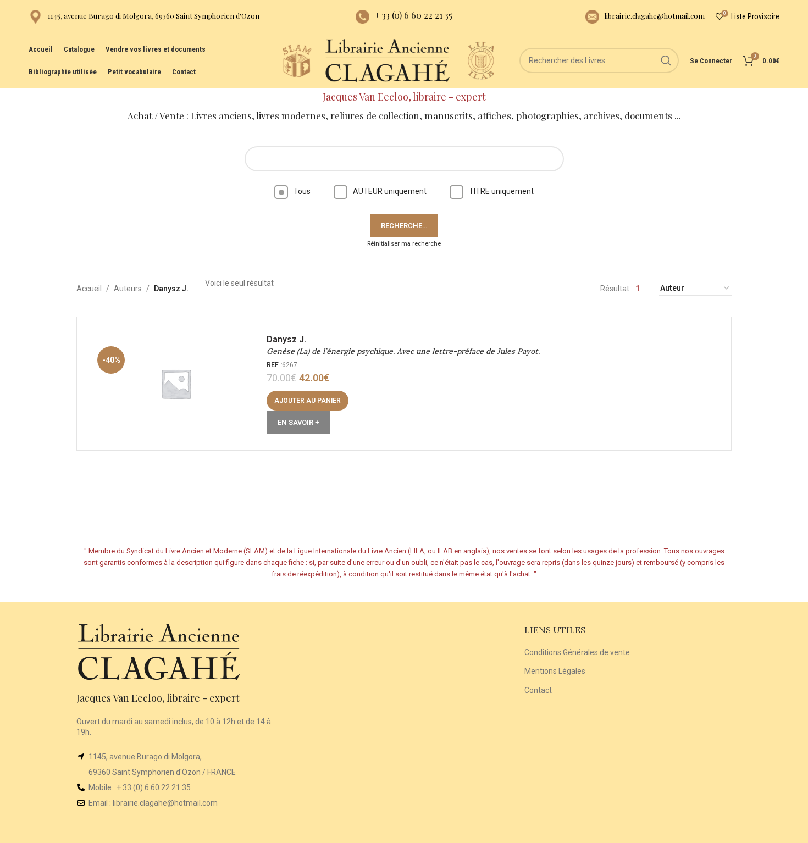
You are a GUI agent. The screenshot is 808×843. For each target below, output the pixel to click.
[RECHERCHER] (666, 60)
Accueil (89, 288)
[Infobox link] (144, 17)
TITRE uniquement (501, 191)
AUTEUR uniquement (390, 191)
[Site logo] (296, 60)
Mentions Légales (554, 671)
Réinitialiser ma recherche (404, 243)
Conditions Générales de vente (577, 652)
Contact (538, 690)
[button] (307, 401)
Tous (302, 191)
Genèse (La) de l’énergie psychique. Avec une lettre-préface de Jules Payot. (403, 351)
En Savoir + (298, 422)
